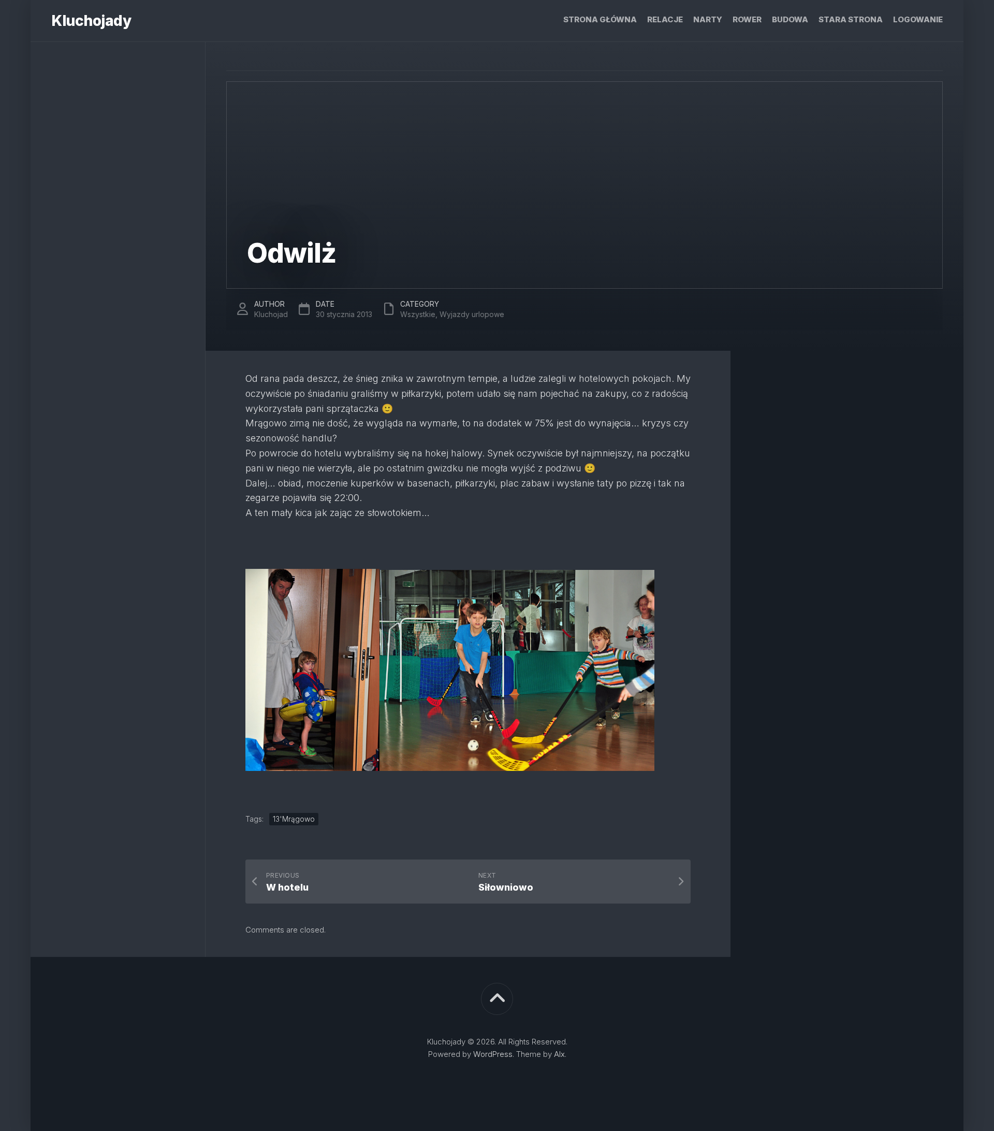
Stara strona (850, 19)
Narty (707, 19)
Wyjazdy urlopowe (472, 314)
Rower (747, 19)
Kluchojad (271, 314)
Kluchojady (91, 21)
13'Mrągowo (294, 818)
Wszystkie (417, 314)
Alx (559, 1054)
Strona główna (600, 19)
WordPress (493, 1054)
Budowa (790, 19)
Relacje (665, 19)
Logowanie (918, 19)
